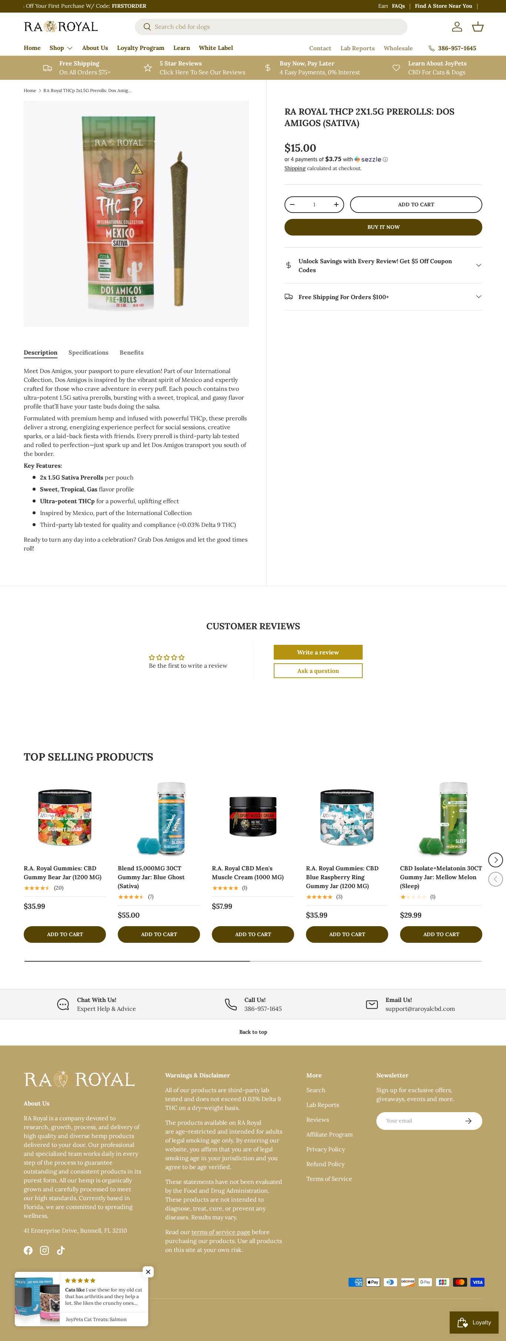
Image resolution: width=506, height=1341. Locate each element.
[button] (478, 26)
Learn (181, 47)
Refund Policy (325, 1164)
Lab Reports (357, 48)
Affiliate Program (329, 1134)
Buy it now (383, 226)
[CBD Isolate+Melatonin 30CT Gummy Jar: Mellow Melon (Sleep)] (441, 817)
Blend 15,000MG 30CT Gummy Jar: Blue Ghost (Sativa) (151, 877)
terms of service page (221, 1232)
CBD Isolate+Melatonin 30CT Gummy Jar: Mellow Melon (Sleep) (441, 877)
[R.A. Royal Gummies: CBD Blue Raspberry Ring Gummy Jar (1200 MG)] (347, 817)
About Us (95, 47)
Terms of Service (329, 1178)
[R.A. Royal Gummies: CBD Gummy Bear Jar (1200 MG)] (65, 817)
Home (32, 47)
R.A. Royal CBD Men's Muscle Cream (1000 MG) (248, 872)
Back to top (253, 1032)
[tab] (40, 352)
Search (316, 1090)
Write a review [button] (318, 652)
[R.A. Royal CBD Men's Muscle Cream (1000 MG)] (253, 817)
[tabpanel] (136, 459)
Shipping (295, 168)
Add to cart (416, 204)
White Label (216, 47)
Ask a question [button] (318, 670)
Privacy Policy (325, 1149)
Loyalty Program (140, 47)
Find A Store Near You (443, 6)
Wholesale (398, 48)
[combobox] (271, 26)
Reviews (317, 1119)
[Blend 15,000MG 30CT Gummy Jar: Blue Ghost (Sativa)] (159, 817)
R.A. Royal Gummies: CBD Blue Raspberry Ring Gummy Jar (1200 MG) (342, 877)
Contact (320, 48)
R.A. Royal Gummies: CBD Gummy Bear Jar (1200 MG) (62, 872)
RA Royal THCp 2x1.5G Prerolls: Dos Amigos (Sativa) (87, 90)
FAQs (398, 6)
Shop (57, 47)
